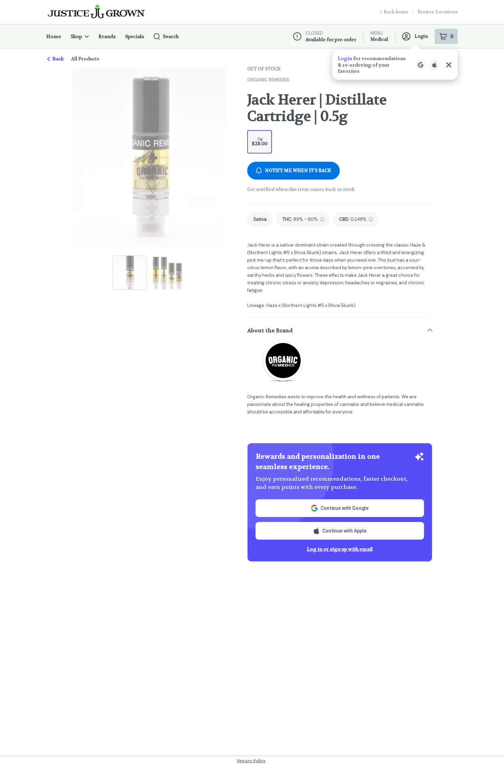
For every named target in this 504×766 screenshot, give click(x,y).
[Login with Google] (420, 64)
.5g (259, 141)
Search (171, 36)
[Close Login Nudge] (448, 64)
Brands (107, 36)
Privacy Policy (251, 761)
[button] (395, 65)
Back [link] (58, 59)
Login (421, 36)
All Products (85, 58)
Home (53, 36)
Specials (134, 36)
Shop (76, 36)
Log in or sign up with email (340, 549)
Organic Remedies (268, 80)
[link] (260, 219)
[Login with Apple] (434, 64)
